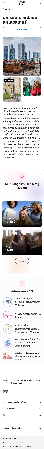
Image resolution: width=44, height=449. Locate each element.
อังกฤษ (7, 9)
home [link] (5, 381)
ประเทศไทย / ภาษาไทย (12, 438)
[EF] (22, 3)
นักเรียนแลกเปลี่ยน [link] (35, 381)
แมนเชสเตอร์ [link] (17, 383)
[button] (4, 3)
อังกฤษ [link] (8, 383)
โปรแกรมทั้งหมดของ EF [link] (18, 381)
